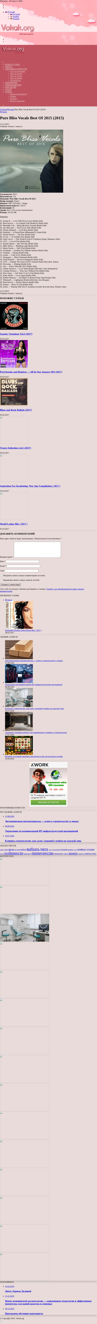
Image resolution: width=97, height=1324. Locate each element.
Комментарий (6, 557)
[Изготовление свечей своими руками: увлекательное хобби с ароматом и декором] (24, 1026)
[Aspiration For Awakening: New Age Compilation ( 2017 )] (14, 481)
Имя (2, 561)
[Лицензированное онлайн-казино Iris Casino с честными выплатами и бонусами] (24, 1251)
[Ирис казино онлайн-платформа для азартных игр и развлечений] (24, 1195)
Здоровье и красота (16, 69)
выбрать (33, 849)
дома (50, 849)
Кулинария (11, 83)
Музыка (13, 99)
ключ (75, 849)
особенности (13, 853)
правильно (27, 854)
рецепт (73, 853)
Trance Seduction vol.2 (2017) (15, 448)
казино (70, 850)
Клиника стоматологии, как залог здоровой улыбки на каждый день (34, 708)
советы (87, 853)
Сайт (2, 571)
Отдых (8, 92)
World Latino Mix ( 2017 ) (13, 524)
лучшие (90, 849)
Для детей (10, 87)
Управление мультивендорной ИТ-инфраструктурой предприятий (33, 684)
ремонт (66, 854)
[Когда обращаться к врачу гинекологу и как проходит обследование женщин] (24, 1054)
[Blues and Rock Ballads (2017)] (14, 405)
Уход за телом (16, 76)
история (63, 849)
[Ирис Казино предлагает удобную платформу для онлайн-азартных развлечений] (24, 1139)
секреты (81, 854)
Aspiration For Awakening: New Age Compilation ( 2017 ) (30, 486)
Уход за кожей (16, 78)
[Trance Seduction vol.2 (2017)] (14, 443)
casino (2, 850)
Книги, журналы (17, 101)
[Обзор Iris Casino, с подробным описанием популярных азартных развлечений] (24, 1167)
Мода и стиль (12, 65)
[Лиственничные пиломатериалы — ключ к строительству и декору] (19, 658)
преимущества (42, 853)
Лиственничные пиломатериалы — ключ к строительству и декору (34, 661)
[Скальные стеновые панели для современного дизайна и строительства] (19, 730)
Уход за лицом (16, 74)
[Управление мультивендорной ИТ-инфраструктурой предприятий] (19, 682)
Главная (3, 109)
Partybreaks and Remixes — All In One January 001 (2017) (31, 372)
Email (3, 566)
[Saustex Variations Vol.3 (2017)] (14, 329)
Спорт (8, 90)
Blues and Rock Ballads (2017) (16, 410)
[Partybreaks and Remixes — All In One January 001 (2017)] (14, 367)
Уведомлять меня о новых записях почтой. (21, 580)
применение (58, 854)
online (6, 850)
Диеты (8, 67)
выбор (23, 849)
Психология (15, 80)
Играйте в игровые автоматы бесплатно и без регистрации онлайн (34, 756)
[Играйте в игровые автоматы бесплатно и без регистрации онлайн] (19, 754)
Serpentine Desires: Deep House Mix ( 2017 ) (23, 630)
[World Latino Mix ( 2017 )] (14, 519)
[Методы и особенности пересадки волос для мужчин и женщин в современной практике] (24, 1110)
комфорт (81, 849)
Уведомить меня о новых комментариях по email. (24, 575)
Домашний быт (13, 85)
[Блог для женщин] (17, 35)
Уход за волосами (17, 71)
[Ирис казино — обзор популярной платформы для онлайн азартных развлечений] (24, 1223)
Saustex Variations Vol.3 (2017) (16, 334)
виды (11, 849)
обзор (2, 853)
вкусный (17, 850)
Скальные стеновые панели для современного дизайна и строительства (36, 732)
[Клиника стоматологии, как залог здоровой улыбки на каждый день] (19, 706)
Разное (13, 96)
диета (44, 849)
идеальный (56, 850)
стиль (93, 853)
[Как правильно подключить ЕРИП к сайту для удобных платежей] (24, 1082)
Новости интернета (18, 94)
